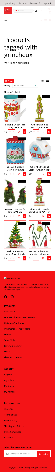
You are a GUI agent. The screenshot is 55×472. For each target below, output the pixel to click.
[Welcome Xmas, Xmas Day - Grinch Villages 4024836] (15, 234)
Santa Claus (9, 311)
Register (8, 374)
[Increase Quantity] (13, 132)
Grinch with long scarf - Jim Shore (39, 126)
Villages (7, 334)
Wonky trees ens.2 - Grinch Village (15, 210)
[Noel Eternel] (8, 13)
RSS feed (8, 437)
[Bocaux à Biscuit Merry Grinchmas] (15, 150)
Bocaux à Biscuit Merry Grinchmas (15, 168)
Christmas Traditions (14, 323)
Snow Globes (10, 340)
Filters (10, 81)
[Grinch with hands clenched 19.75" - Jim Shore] (40, 192)
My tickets (9, 386)
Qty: (5, 131)
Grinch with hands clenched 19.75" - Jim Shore (39, 212)
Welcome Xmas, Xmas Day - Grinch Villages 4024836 (15, 254)
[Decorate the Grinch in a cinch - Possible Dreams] (40, 234)
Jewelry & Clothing (12, 345)
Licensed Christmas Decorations (19, 317)
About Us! (8, 409)
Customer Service (12, 431)
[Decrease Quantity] (9, 132)
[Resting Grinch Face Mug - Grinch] (15, 108)
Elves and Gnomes (13, 357)
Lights (7, 351)
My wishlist (9, 391)
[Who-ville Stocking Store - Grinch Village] (40, 150)
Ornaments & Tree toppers (17, 328)
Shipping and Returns (14, 426)
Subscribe (43, 454)
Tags (12, 62)
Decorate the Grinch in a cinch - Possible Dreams (39, 254)
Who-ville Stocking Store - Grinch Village (39, 168)
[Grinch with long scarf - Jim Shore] (40, 108)
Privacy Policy (10, 420)
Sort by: (7, 85)
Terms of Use (10, 414)
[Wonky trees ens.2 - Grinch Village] (15, 192)
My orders (9, 380)
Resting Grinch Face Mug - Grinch (15, 126)
